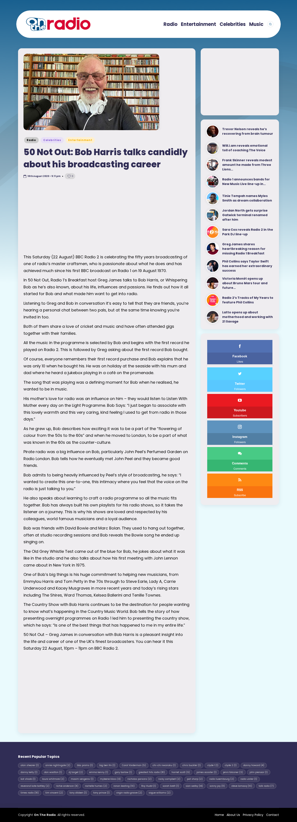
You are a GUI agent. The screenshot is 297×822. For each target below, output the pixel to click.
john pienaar (259, 772)
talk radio (266, 786)
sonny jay (217, 786)
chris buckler (191, 765)
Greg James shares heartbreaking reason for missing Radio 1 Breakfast (243, 249)
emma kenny (98, 772)
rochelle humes (96, 786)
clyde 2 (231, 765)
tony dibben (78, 792)
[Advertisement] (106, 216)
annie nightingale (57, 765)
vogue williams (159, 792)
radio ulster (248, 779)
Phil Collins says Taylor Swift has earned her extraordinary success (247, 266)
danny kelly (29, 772)
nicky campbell (169, 779)
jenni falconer (233, 772)
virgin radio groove (129, 792)
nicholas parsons (139, 779)
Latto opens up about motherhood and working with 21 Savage (247, 317)
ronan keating (124, 786)
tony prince (101, 792)
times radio (30, 792)
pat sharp (195, 779)
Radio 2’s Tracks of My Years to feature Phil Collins (247, 300)
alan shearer (30, 765)
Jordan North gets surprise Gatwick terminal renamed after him (245, 215)
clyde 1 (212, 765)
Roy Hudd (148, 786)
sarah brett (171, 786)
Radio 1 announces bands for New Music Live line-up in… (246, 181)
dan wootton (53, 772)
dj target (76, 772)
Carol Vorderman (134, 765)
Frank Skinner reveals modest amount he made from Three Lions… (247, 164)
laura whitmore (53, 779)
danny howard (253, 765)
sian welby (194, 786)
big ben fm (107, 765)
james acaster (207, 772)
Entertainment (80, 140)
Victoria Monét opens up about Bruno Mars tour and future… (244, 283)
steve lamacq (241, 786)
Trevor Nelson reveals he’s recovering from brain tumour (247, 131)
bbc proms (85, 765)
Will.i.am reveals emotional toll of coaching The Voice (244, 147)
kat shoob (28, 779)
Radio (31, 140)
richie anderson (67, 786)
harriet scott (181, 772)
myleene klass (110, 779)
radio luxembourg (221, 779)
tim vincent (54, 792)
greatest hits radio (152, 772)
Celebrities (52, 140)
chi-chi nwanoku (164, 765)
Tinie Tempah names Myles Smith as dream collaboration (247, 198)
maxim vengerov (82, 779)
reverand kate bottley (35, 786)
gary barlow (123, 772)
